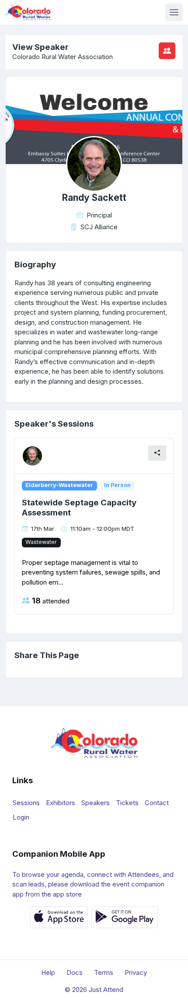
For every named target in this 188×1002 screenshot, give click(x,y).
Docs (74, 972)
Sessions (26, 803)
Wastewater (41, 542)
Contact (157, 803)
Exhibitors (60, 803)
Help (48, 972)
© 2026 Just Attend (94, 989)
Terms (103, 972)
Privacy (136, 972)
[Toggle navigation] (174, 12)
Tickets (127, 803)
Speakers (95, 803)
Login (21, 817)
